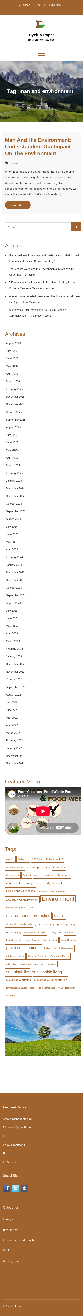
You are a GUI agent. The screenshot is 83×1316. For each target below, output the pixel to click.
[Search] (76, 226)
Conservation (12, 875)
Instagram (55, 932)
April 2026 (12, 373)
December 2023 (15, 572)
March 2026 (13, 381)
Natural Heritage (69, 940)
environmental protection (28, 915)
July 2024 (11, 526)
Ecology (14, 163)
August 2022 (13, 694)
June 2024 (12, 534)
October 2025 (14, 412)
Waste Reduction (66, 987)
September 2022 (15, 687)
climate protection (38, 867)
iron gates (70, 932)
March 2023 (13, 641)
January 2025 (14, 480)
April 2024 (12, 549)
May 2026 (12, 366)
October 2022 (14, 679)
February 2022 (14, 740)
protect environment (23, 948)
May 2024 (12, 541)
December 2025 (15, 396)
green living (13, 932)
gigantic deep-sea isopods (19, 924)
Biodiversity (23, 859)
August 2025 (13, 427)
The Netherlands (47, 987)
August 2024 (13, 518)
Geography (59, 916)
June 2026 (12, 358)
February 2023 (14, 648)
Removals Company (38, 956)
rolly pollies (11, 964)
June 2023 (12, 618)
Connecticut (59, 867)
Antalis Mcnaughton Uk (17, 1118)
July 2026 (11, 350)
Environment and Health (18, 1240)
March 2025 (13, 465)
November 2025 (15, 404)
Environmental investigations (20, 907)
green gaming (66, 924)
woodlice (10, 995)
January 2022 (14, 748)
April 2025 (12, 457)
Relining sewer (66, 948)
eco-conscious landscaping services (52, 875)
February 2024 (14, 557)
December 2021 (15, 755)
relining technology (15, 956)
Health (7, 1250)
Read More (17, 205)
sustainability (17, 972)
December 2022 (15, 664)
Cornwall (27, 875)
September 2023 (15, 595)
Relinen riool (50, 948)
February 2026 (14, 389)
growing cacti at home (35, 932)
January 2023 (14, 656)
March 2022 (13, 732)
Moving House (50, 940)
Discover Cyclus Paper (17, 1127)
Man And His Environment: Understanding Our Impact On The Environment (38, 147)
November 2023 (15, 580)
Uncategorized (12, 1261)
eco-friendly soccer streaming (52, 891)
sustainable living (47, 972)
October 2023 (14, 587)
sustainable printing (18, 979)
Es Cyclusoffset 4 (14, 1144)
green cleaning (44, 924)
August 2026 (13, 343)
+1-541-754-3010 (51, 4)
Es (4, 1136)
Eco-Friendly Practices (20, 890)
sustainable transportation (50, 979)
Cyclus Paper (41, 35)
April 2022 (12, 725)
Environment (58, 898)
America (10, 859)
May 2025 (12, 450)
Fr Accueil (9, 1162)
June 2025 (12, 442)
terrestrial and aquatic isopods (21, 987)
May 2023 (12, 625)
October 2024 (14, 503)
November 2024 (15, 496)
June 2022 (12, 709)
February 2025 (14, 473)
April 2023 (12, 633)
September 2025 (15, 419)
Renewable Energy (60, 956)
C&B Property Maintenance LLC (47, 859)
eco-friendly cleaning (19, 883)
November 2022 (15, 671)
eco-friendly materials (49, 883)
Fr (4, 1153)
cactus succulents (15, 867)
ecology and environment (22, 899)
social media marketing (31, 964)
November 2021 (15, 763)
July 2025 (11, 434)
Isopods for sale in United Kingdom (23, 940)
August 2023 (13, 603)
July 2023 (11, 610)
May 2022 (12, 717)
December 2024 (15, 488)
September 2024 (15, 511)
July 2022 (11, 702)
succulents (51, 964)
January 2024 (14, 564)
